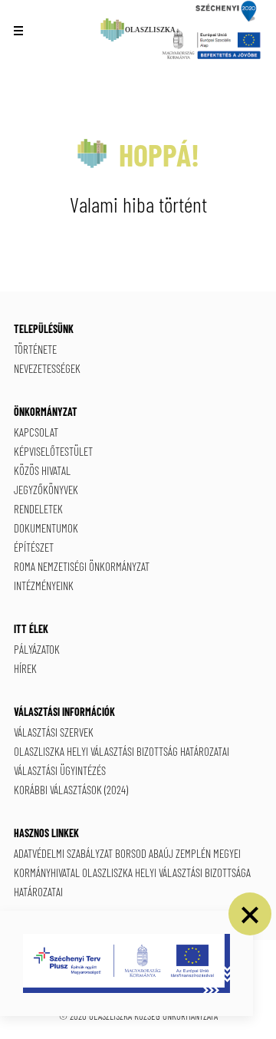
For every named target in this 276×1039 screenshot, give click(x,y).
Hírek (25, 668)
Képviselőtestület (53, 451)
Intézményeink (44, 585)
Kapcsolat (36, 432)
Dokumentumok (46, 528)
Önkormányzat (45, 411)
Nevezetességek (47, 368)
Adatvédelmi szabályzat (63, 853)
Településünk (44, 328)
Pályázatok (37, 649)
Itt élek (31, 628)
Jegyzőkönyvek (46, 489)
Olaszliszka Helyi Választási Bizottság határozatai (121, 751)
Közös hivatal (42, 470)
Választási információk (64, 711)
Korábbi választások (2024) (71, 790)
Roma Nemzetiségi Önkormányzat (82, 566)
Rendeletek (38, 509)
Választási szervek (54, 732)
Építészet (34, 547)
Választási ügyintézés (60, 770)
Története (35, 349)
